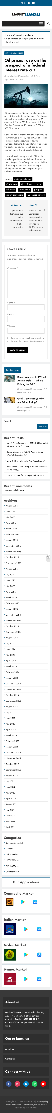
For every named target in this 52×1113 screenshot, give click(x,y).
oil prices (10, 189)
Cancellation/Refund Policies (35, 1104)
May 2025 (10, 586)
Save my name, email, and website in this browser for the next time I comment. (25, 340)
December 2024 (13, 614)
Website (11, 326)
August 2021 (11, 804)
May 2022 (10, 792)
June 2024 (10, 649)
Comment (12, 268)
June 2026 (10, 511)
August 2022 (12, 775)
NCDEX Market (12, 860)
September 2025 (13, 563)
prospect (38, 189)
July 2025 (10, 574)
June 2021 (10, 815)
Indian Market (12, 854)
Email (10, 314)
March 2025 (11, 597)
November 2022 (13, 758)
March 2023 (11, 735)
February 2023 (12, 741)
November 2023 (13, 689)
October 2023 (12, 695)
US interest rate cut (36, 194)
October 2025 (12, 557)
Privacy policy (42, 1101)
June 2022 (10, 787)
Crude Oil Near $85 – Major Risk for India (25, 475)
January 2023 (12, 746)
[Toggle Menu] (41, 23)
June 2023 (10, 718)
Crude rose (11, 184)
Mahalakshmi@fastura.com (18, 76)
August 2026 (12, 505)
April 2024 (11, 660)
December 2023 (13, 683)
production (25, 189)
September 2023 (13, 700)
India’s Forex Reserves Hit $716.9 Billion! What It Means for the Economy (27, 445)
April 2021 (11, 827)
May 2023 (10, 723)
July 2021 (10, 810)
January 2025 (12, 609)
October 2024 (12, 626)
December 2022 (13, 752)
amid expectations (22, 179)
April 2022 (11, 798)
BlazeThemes (31, 1107)
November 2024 (13, 620)
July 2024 (10, 643)
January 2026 (12, 540)
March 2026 (11, 528)
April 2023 (11, 729)
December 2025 (13, 545)
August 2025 (12, 568)
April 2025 (11, 591)
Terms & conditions (13, 1104)
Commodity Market (14, 53)
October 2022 (12, 764)
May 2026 (10, 517)
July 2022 (10, 781)
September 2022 (13, 769)
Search (8, 421)
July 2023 (10, 712)
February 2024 (12, 672)
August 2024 (12, 637)
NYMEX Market (12, 865)
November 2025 (13, 551)
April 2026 (11, 522)
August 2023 (12, 706)
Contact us (10, 1058)
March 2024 (11, 666)
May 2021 (10, 821)
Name (11, 302)
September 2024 (13, 632)
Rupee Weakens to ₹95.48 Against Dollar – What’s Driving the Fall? (31, 380)
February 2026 (12, 534)
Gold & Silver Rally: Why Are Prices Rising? (30, 400)
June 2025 (10, 580)
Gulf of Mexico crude (31, 184)
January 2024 (12, 677)
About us (9, 1049)
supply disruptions (14, 194)
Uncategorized (12, 871)
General (9, 848)
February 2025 (12, 603)
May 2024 (10, 655)
